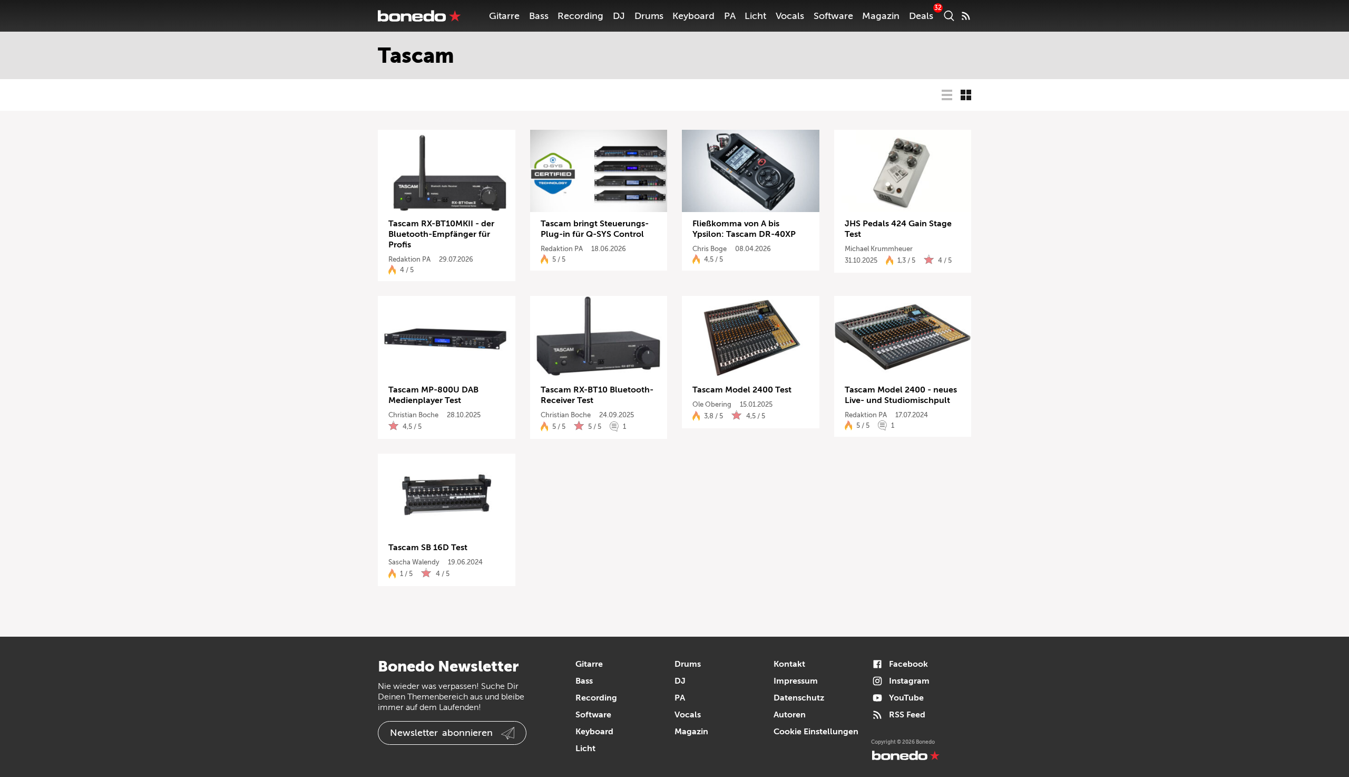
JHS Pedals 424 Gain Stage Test (898, 229)
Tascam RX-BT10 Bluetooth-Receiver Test (597, 395)
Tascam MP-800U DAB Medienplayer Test (433, 395)
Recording (580, 16)
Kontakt (789, 664)
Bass (539, 16)
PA (730, 16)
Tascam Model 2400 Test (741, 390)
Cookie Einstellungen (816, 731)
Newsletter (441, 732)
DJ (619, 16)
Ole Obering (711, 404)
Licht (755, 16)
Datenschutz (799, 698)
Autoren (790, 715)
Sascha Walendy (413, 562)
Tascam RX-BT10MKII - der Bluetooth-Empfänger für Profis (441, 234)
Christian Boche (413, 415)
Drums (648, 16)
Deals (921, 16)
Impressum (796, 681)
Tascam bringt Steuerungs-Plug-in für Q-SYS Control (595, 229)
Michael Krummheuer (879, 249)
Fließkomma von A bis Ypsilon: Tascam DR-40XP (744, 229)
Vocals (790, 16)
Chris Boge (709, 249)
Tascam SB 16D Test (427, 547)
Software (833, 16)
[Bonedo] (419, 16)
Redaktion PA (409, 259)
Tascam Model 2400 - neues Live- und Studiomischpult (901, 395)
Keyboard (693, 16)
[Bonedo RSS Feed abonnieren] (966, 16)
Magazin (881, 16)
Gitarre (504, 16)
